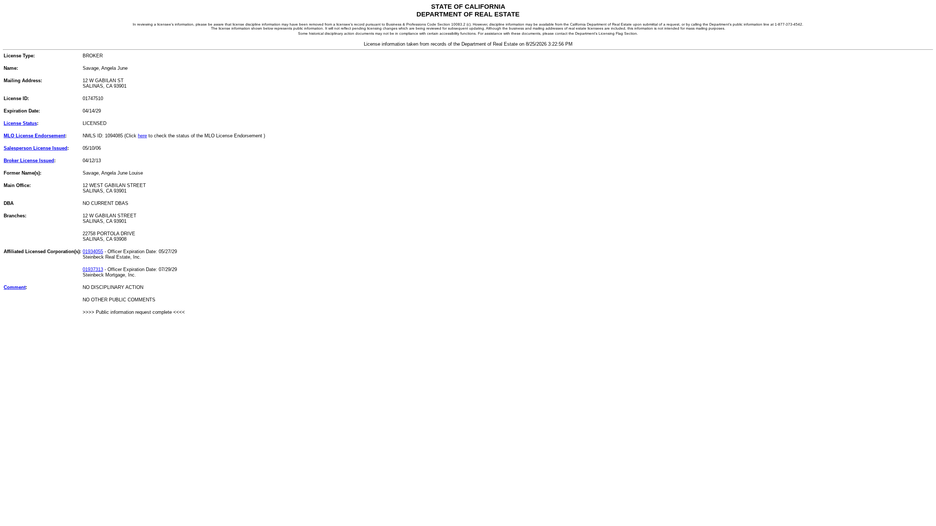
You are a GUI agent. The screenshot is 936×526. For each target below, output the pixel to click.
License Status (20, 123)
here (142, 135)
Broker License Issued (29, 160)
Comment (15, 287)
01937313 (93, 269)
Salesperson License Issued (35, 148)
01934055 (93, 251)
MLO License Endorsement (34, 135)
